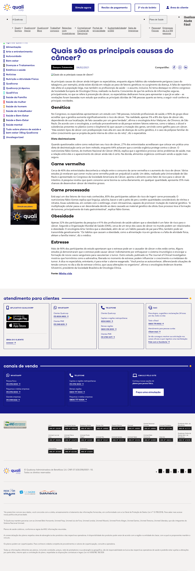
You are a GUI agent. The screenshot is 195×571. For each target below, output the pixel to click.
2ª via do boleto (147, 7)
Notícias (11, 74)
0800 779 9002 (154, 323)
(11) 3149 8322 (11, 400)
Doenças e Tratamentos (20, 65)
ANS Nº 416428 (87, 451)
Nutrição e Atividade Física (22, 79)
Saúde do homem (16, 106)
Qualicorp (12, 83)
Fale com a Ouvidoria (157, 342)
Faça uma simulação (148, 392)
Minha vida (65, 273)
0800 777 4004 (75, 392)
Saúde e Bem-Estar (17, 115)
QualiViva (12, 92)
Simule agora (83, 7)
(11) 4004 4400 (60, 316)
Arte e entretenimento (19, 51)
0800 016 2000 (107, 329)
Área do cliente (179, 7)
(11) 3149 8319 (59, 324)
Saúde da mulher (16, 102)
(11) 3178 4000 (12, 384)
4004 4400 (106, 321)
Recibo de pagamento (114, 7)
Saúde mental (14, 124)
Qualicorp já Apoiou (18, 88)
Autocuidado (13, 56)
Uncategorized (14, 137)
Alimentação (13, 47)
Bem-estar (12, 60)
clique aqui (153, 331)
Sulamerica (83, 448)
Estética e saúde (16, 70)
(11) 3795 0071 (106, 337)
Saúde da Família (16, 97)
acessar (9, 343)
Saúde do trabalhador (19, 111)
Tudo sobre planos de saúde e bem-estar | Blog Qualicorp (23, 131)
